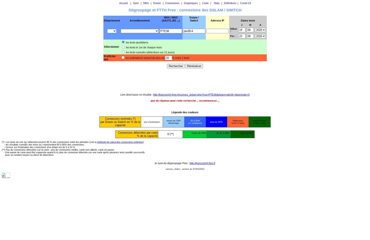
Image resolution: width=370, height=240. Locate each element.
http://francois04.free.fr (202, 163)
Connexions (172, 3)
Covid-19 (245, 3)
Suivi (136, 3)
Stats (216, 3)
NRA (146, 3)
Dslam (157, 3)
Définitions (230, 3)
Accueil (123, 3)
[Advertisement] (185, 80)
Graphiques (191, 3)
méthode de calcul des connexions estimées (120, 142)
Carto (205, 3)
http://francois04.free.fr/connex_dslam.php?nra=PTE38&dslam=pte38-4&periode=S (201, 94)
